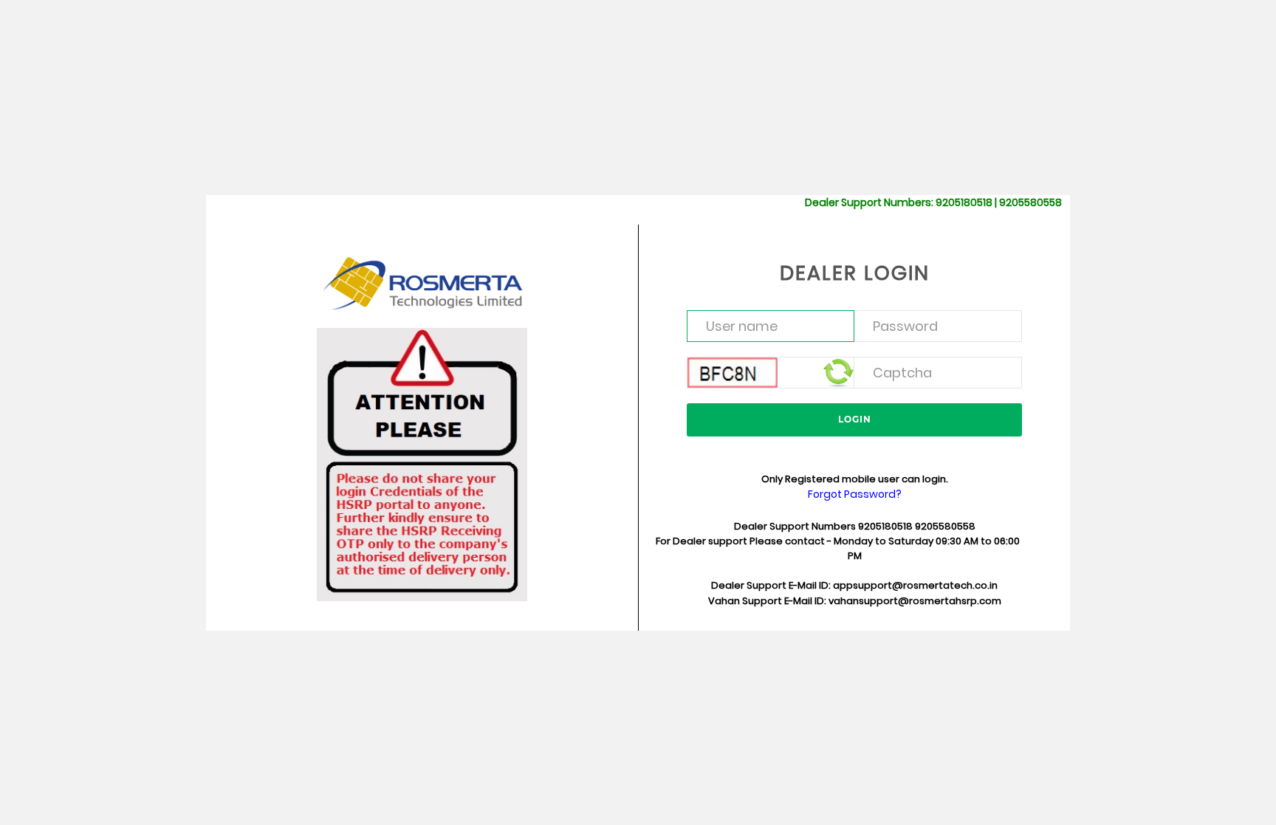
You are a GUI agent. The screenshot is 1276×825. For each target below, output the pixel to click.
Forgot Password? (855, 494)
